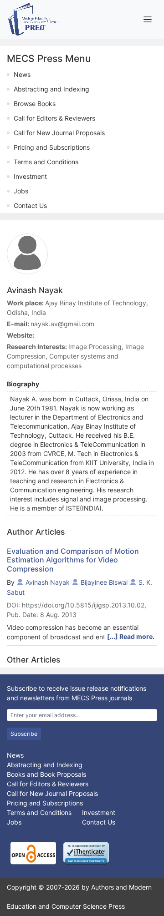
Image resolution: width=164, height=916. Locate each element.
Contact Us (30, 205)
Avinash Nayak (48, 582)
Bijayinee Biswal (104, 582)
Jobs (21, 191)
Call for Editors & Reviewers (54, 118)
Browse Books (35, 103)
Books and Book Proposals (46, 774)
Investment (30, 176)
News (22, 74)
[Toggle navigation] (147, 19)
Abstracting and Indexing (51, 89)
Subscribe (23, 733)
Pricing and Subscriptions (52, 147)
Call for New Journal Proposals (59, 133)
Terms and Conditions (46, 162)
